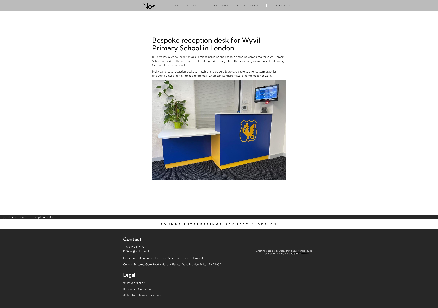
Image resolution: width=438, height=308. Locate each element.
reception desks (43, 217)
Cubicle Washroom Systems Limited (180, 258)
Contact (282, 5)
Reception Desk (21, 217)
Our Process (186, 5)
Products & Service (237, 5)
